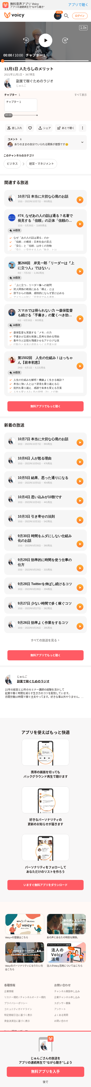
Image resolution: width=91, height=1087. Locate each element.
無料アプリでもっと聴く (45, 406)
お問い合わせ (61, 1021)
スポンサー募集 (62, 1003)
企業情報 (9, 991)
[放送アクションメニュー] (82, 128)
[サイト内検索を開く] (66, 16)
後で (45, 1081)
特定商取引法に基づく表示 (18, 1015)
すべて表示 (80, 94)
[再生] (80, 200)
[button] (45, 40)
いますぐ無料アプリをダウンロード (45, 884)
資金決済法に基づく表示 (17, 1021)
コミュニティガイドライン (18, 1009)
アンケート (60, 1009)
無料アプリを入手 (45, 1072)
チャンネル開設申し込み (67, 991)
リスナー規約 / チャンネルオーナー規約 (25, 997)
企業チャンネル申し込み (67, 997)
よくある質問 (61, 1015)
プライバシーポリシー (16, 1003)
